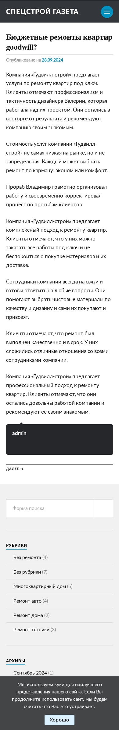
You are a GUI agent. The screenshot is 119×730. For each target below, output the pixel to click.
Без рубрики (27, 572)
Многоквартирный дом (39, 586)
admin (19, 433)
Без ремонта (27, 557)
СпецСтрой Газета (42, 12)
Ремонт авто (27, 601)
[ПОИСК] (104, 508)
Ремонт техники (31, 629)
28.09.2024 (52, 60)
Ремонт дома (28, 615)
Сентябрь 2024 (30, 673)
